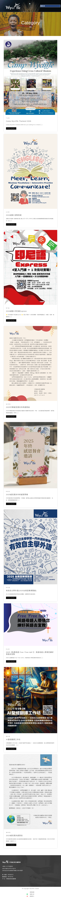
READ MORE (11, 128)
